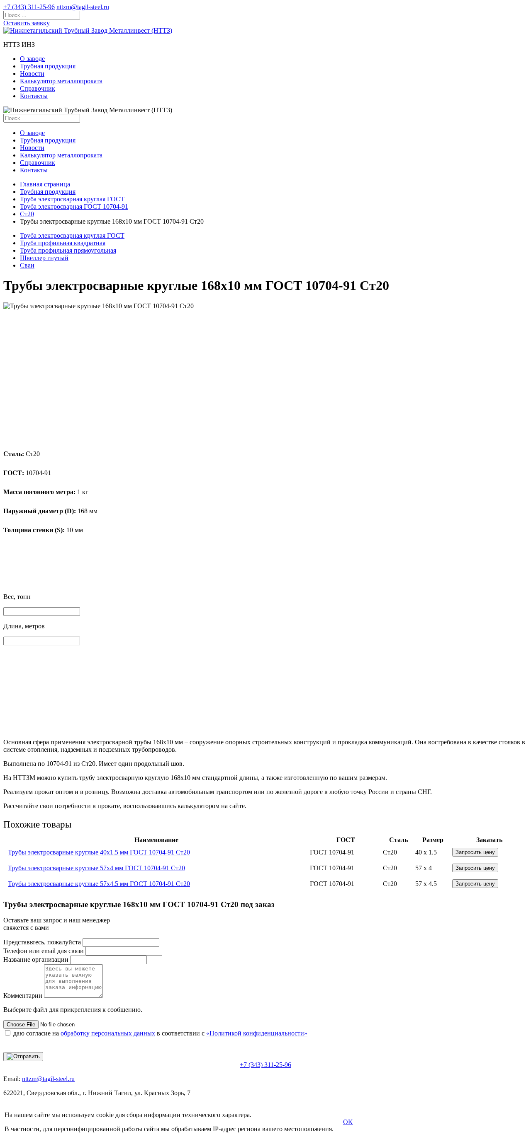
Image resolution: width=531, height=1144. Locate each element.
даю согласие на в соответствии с (160, 1033)
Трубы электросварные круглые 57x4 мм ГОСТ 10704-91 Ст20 (96, 867)
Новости (32, 73)
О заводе (32, 58)
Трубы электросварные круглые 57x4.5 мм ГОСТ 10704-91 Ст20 (99, 883)
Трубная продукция (48, 66)
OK (348, 1121)
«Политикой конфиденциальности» (256, 1033)
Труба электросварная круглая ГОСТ (72, 199)
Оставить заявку (26, 23)
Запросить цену (475, 852)
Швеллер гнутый (44, 257)
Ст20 (27, 213)
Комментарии (22, 995)
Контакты (34, 95)
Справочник (37, 88)
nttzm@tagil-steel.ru (82, 6)
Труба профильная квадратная (62, 242)
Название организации (35, 959)
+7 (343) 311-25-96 (29, 6)
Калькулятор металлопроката (61, 80)
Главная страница (45, 184)
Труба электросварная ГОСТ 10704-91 (74, 206)
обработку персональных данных (108, 1033)
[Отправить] (23, 1056)
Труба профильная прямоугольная (68, 250)
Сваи (27, 265)
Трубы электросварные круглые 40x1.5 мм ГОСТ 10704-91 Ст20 (99, 852)
